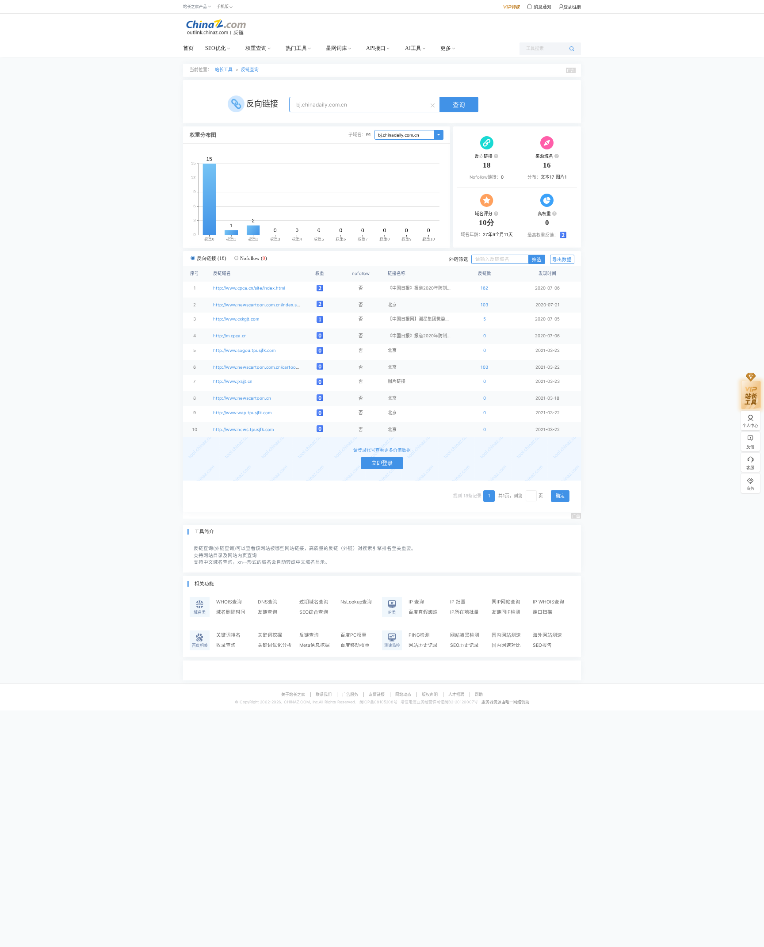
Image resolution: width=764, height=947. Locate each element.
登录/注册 (572, 6)
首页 (188, 48)
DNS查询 (268, 602)
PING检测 (419, 635)
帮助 (479, 694)
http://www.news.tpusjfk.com (243, 429)
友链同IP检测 (506, 612)
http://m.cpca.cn (230, 335)
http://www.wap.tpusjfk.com (242, 412)
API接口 (376, 48)
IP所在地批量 (464, 612)
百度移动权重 (355, 645)
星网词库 (336, 48)
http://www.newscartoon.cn (242, 398)
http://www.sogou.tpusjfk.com (244, 350)
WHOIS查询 (229, 602)
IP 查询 (416, 602)
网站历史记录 (423, 645)
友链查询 (267, 612)
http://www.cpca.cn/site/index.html (249, 288)
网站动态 (403, 694)
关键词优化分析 (275, 645)
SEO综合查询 (313, 612)
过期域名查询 (314, 602)
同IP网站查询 (506, 602)
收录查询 (226, 645)
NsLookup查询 (356, 602)
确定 (560, 495)
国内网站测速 (506, 635)
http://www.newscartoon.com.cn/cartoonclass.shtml (267, 367)
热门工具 (296, 48)
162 (484, 288)
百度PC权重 (353, 635)
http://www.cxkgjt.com (236, 319)
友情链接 (377, 694)
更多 (445, 48)
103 (484, 304)
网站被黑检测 (464, 635)
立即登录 (382, 463)
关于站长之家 (293, 694)
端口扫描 (542, 612)
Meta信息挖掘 (314, 645)
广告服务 (350, 694)
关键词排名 (228, 635)
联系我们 (324, 694)
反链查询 (250, 69)
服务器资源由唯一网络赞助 (505, 701)
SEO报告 (542, 645)
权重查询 (256, 48)
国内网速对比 (506, 645)
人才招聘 (456, 694)
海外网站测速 (547, 635)
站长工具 (224, 69)
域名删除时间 (230, 612)
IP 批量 (458, 602)
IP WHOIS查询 (548, 602)
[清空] (433, 104)
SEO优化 (215, 48)
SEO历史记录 (464, 645)
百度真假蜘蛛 (423, 612)
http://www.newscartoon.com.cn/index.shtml (259, 304)
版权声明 (430, 694)
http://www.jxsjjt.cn (232, 381)
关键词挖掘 (270, 635)
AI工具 (413, 48)
